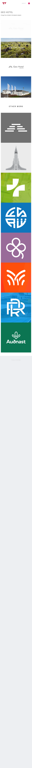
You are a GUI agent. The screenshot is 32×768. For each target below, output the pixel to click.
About (24, 3)
